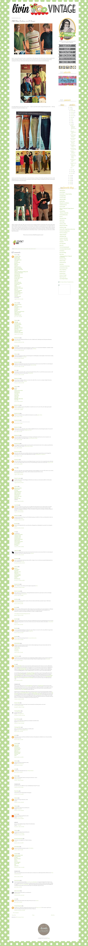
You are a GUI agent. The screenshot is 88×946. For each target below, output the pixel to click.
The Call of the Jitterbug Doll (64, 247)
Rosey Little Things (63, 252)
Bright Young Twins (63, 276)
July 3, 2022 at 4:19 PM (18, 887)
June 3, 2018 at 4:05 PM (18, 439)
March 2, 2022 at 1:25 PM (18, 876)
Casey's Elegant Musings (64, 278)
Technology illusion (20, 713)
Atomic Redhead (62, 192)
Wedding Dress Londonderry (40, 454)
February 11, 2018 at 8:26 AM (19, 350)
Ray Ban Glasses (34, 692)
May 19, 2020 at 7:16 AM (18, 660)
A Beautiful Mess (62, 211)
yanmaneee (16, 743)
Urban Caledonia (20, 510)
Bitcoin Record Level (20, 721)
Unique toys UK (50, 462)
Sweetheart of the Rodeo (64, 238)
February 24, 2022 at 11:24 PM (19, 867)
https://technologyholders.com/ (22, 729)
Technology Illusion (17, 710)
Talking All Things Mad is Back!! (73, 132)
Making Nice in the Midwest (64, 203)
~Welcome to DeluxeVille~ (64, 213)
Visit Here (25, 381)
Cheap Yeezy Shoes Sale (22, 669)
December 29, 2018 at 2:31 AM (19, 587)
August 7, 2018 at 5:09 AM (18, 474)
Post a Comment (16, 912)
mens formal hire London (33, 438)
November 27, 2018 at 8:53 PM (19, 580)
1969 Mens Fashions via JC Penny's (72, 152)
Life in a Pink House (63, 269)
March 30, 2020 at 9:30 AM (18, 639)
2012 (70, 177)
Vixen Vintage (62, 222)
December (72, 110)
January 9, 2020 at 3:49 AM (18, 615)
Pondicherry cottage (63, 227)
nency (15, 769)
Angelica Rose (16, 550)
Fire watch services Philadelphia (31, 882)
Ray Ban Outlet (20, 674)
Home (33, 915)
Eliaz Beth (16, 619)
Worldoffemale (30, 373)
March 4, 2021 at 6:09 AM (18, 731)
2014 (70, 109)
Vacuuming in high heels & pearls (65, 248)
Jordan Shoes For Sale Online (28, 677)
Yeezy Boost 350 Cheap (31, 672)
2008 (70, 183)
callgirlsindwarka (17, 648)
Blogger (48, 938)
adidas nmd (16, 302)
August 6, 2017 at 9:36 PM (18, 334)
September (72, 115)
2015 (70, 107)
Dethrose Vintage (62, 260)
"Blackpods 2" (19, 808)
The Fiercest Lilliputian (63, 232)
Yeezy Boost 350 (17, 689)
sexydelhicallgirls (17, 647)
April (71, 124)
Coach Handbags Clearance (24, 692)
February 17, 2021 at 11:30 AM (19, 723)
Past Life (61, 216)
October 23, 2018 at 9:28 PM (19, 546)
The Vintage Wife (63, 243)
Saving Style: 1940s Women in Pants (73, 145)
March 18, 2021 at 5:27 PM (18, 739)
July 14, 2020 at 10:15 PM (18, 680)
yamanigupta (16, 649)
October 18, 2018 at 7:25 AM (19, 528)
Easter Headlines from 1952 (73, 139)
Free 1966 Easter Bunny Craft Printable (73, 135)
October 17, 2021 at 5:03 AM (19, 810)
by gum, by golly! (62, 206)
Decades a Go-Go (62, 271)
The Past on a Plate (63, 223)
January (72, 173)
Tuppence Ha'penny (63, 234)
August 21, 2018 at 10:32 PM (18, 501)
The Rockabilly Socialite (64, 214)
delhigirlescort (16, 650)
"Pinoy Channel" (20, 817)
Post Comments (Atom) (20, 917)
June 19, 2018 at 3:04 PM (18, 464)
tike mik (15, 607)
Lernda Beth (16, 505)
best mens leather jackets (32, 638)
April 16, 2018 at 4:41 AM (18, 401)
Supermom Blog (33, 365)
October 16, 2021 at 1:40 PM (18, 794)
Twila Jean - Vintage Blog (64, 240)
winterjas (32, 553)
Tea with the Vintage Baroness (65, 231)
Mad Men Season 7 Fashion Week (73, 160)
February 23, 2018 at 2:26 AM (19, 366)
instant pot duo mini (17, 738)
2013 (70, 175)
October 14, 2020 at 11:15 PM (19, 699)
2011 (70, 178)
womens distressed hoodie (18, 602)
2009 (70, 182)
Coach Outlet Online (18, 665)
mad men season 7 (33, 248)
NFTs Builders (31, 848)
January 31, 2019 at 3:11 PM (18, 603)
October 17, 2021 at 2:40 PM (19, 818)
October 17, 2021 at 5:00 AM (19, 802)
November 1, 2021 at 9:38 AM (19, 826)
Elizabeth (15, 346)
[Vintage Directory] (64, 294)
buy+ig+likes (48, 658)
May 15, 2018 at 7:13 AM (18, 416)
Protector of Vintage (63, 275)
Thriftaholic (62, 241)
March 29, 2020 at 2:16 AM (18, 632)
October (72, 113)
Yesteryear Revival (63, 262)
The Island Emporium (18, 905)
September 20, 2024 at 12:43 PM (19, 910)
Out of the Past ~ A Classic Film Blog (66, 194)
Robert (15, 370)
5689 (15, 531)
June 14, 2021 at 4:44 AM (18, 765)
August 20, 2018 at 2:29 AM (18, 482)
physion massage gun (20, 833)
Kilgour (22, 518)
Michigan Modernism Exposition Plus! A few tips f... (73, 127)
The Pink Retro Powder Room (65, 266)
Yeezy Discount (40, 685)
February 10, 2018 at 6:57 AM (19, 342)
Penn (37, 585)
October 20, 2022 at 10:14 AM (19, 895)
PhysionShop (16, 791)
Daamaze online (17, 702)
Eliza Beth (16, 523)
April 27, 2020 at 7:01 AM (18, 652)
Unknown (16, 254)
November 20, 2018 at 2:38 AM (19, 562)
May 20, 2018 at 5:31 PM (18, 423)
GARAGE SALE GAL (63, 204)
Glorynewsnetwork (20, 763)
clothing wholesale (30, 770)
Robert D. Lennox (17, 591)
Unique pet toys (38, 907)
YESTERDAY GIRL (63, 236)
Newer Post (14, 915)
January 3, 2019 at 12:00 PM (18, 595)
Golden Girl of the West (63, 225)
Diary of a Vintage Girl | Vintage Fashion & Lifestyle (67, 209)
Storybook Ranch (62, 273)
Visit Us (15, 841)
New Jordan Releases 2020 (29, 674)
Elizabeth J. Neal (17, 337)
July (71, 119)
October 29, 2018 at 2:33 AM (19, 554)
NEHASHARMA (17, 643)
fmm (15, 664)
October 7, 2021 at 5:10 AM (18, 780)
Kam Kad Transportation (18, 838)
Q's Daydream (62, 250)
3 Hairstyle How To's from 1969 (73, 149)
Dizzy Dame (62, 264)
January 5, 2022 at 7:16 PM (18, 849)
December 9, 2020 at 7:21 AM (19, 707)
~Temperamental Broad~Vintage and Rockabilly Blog (66, 257)
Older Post (52, 915)
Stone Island (24, 356)
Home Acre (61, 245)
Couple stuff (31, 631)
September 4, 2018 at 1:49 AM (19, 519)
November (72, 112)
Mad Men (15, 248)
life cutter (22, 561)
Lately (71, 167)
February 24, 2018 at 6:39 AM (19, 382)
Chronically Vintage (63, 218)
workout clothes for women (18, 408)
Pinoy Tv (15, 814)
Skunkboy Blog (62, 201)
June (71, 120)
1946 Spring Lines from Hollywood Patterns (73, 165)
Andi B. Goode (62, 220)
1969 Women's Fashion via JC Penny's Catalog (73, 156)
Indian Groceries (17, 890)
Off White (34, 348)
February (72, 171)
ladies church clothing (17, 481)
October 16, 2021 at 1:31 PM (18, 787)
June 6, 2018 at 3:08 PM (18, 447)
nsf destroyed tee (24, 593)
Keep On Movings (17, 719)
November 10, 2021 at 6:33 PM (19, 834)
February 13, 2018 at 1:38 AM (19, 358)
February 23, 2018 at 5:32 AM (19, 374)
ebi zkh (15, 735)
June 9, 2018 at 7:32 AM (18, 455)
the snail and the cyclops (63, 267)
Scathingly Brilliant (63, 195)
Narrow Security (17, 880)
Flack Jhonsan (16, 459)
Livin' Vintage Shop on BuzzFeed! (72, 142)
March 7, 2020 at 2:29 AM (18, 624)
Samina (37, 900)
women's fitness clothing (28, 446)
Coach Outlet (23, 689)
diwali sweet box (17, 893)
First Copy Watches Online (18, 705)
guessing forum (18, 778)
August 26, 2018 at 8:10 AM (18, 511)
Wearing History (62, 190)
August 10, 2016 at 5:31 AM (18, 299)
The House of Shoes (63, 258)
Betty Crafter (62, 254)
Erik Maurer (16, 558)
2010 (70, 180)
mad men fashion (20, 248)
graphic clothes (39, 414)
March (72, 169)
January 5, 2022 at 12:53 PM (18, 842)
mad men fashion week (26, 248)
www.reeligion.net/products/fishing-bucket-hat (22, 613)
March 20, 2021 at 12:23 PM (18, 757)
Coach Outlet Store (29, 685)
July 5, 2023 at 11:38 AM (18, 902)
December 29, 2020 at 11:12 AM (19, 715)
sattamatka (19, 825)
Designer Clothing (17, 340)
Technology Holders (17, 727)
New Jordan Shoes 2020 (37, 694)
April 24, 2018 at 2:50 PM (18, 409)
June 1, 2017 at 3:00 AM (18, 316)
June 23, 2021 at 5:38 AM (18, 772)
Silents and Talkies (63, 199)
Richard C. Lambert (17, 478)
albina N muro (16, 656)
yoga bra (15, 526)
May (71, 122)
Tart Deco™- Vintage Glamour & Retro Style (67, 229)
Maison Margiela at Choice (18, 472)
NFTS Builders (16, 846)
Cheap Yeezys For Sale (22, 668)
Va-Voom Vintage (63, 197)
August (72, 117)
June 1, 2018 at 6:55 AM (18, 431)
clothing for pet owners (28, 430)
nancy (15, 899)
